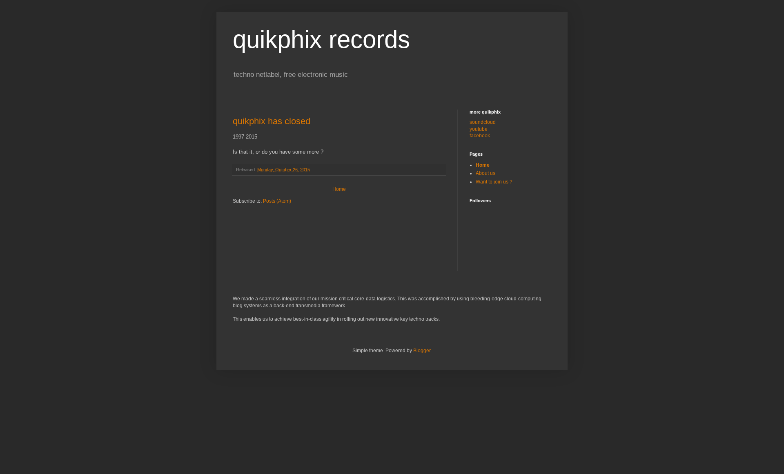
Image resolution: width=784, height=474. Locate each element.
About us (485, 173)
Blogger (421, 350)
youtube (479, 129)
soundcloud (483, 122)
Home (339, 189)
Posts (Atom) (277, 201)
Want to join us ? (494, 182)
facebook (480, 136)
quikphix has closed (271, 121)
